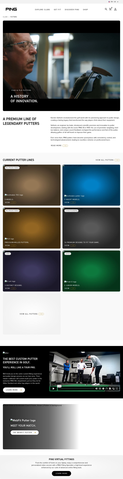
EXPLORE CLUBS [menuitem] (42, 10)
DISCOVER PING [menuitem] (72, 10)
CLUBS (5, 17)
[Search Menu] (106, 9)
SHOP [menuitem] (85, 10)
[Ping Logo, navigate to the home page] (11, 9)
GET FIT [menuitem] (57, 10)
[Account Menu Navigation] (115, 9)
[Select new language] (118, 2)
